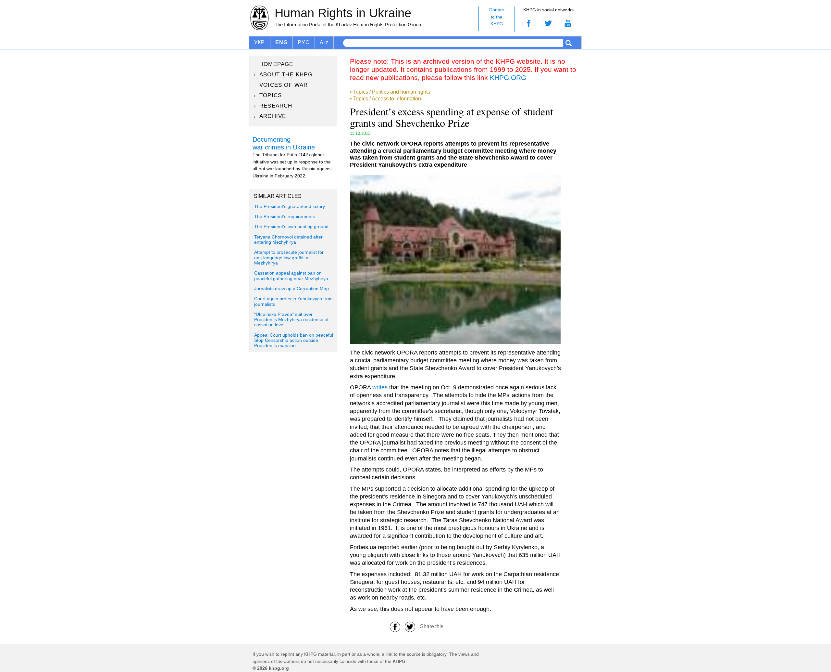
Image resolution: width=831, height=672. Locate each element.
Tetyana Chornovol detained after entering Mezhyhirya (288, 240)
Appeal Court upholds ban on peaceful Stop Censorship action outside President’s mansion (293, 340)
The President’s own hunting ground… (293, 226)
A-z (324, 42)
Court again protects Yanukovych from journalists (293, 301)
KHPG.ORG (508, 77)
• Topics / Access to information (385, 98)
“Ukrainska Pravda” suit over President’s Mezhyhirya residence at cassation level (291, 320)
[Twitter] (410, 626)
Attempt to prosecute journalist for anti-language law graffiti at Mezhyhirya (289, 257)
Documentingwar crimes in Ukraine (284, 143)
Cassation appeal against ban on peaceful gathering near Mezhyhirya (291, 276)
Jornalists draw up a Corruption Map (291, 288)
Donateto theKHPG (496, 16)
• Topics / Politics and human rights (390, 92)
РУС (304, 42)
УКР (259, 42)
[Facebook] (395, 626)
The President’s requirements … (287, 216)
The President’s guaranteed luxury (289, 206)
